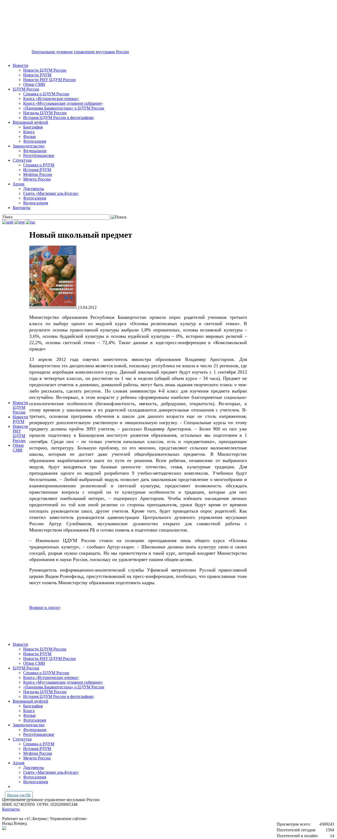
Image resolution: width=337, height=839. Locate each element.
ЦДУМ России (26, 89)
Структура (22, 160)
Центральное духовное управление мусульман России (80, 51)
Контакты (21, 207)
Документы (33, 188)
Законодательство (28, 146)
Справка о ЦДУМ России (46, 94)
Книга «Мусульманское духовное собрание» (63, 103)
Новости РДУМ (37, 75)
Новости (20, 65)
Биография (33, 127)
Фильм (29, 136)
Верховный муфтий (30, 122)
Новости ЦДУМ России (44, 70)
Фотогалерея (34, 141)
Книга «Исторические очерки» (51, 98)
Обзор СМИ (34, 84)
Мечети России (37, 179)
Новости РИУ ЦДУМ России (49, 79)
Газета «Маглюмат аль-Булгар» (51, 193)
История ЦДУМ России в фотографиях (58, 117)
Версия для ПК (19, 795)
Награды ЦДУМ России (45, 113)
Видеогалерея (35, 203)
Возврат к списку (45, 607)
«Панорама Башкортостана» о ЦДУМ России (63, 108)
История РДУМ (37, 169)
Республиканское (38, 155)
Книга (28, 132)
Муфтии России (37, 174)
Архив (18, 184)
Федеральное (35, 150)
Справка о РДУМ (38, 165)
